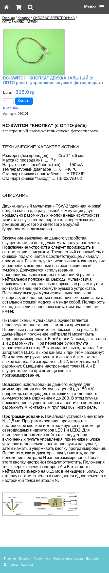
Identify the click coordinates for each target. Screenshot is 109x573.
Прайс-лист (41, 558)
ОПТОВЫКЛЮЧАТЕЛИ (20, 22)
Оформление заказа (68, 558)
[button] (94, 7)
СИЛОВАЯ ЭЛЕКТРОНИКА (54, 18)
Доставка (92, 558)
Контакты (11, 564)
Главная (8, 18)
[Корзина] (18, 7)
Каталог (24, 18)
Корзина (27, 564)
